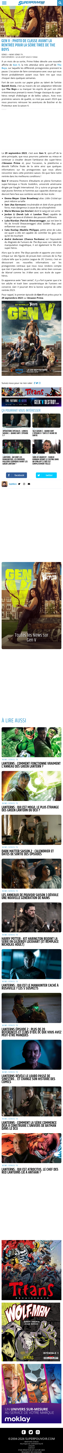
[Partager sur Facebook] (17, 475)
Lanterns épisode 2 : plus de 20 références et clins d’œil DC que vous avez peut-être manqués (31, 1032)
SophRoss (9, 57)
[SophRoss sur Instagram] (24, 484)
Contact (31, 1448)
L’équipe (31, 1446)
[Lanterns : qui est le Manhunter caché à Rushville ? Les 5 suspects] (32, 964)
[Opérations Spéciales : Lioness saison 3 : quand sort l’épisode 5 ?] (16, 421)
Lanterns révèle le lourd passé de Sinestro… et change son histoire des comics (28, 1079)
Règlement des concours (32, 1452)
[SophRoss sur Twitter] (19, 484)
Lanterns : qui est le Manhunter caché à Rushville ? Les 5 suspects (30, 987)
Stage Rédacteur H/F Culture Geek (31, 1450)
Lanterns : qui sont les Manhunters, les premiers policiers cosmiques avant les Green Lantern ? (15, 461)
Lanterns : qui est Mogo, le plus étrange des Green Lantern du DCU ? (30, 809)
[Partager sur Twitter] (46, 475)
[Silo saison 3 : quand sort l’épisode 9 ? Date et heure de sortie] (46, 421)
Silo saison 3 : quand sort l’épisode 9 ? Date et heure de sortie (44, 433)
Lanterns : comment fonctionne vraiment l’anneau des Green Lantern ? (31, 765)
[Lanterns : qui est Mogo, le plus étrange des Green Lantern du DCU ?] (32, 786)
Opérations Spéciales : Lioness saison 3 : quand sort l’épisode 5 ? (15, 433)
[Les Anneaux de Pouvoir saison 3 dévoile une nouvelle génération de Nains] (32, 874)
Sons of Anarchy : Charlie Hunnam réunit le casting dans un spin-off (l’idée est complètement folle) (45, 461)
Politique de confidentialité (31, 1444)
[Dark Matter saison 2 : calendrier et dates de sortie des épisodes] (32, 830)
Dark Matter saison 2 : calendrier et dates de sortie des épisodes (28, 853)
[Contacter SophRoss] (29, 484)
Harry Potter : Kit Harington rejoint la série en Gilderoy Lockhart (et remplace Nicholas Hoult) (30, 942)
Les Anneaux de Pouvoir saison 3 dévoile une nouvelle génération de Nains (30, 896)
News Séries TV (16, 54)
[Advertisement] (31, 129)
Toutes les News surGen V (31, 637)
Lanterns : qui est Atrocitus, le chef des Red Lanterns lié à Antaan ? (30, 1171)
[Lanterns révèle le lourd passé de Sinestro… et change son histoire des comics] (32, 1055)
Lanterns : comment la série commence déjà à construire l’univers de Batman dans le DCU (29, 1126)
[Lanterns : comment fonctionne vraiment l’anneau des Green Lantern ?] (32, 742)
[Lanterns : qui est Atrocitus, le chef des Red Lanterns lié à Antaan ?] (32, 1148)
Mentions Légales (31, 1442)
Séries (4, 54)
